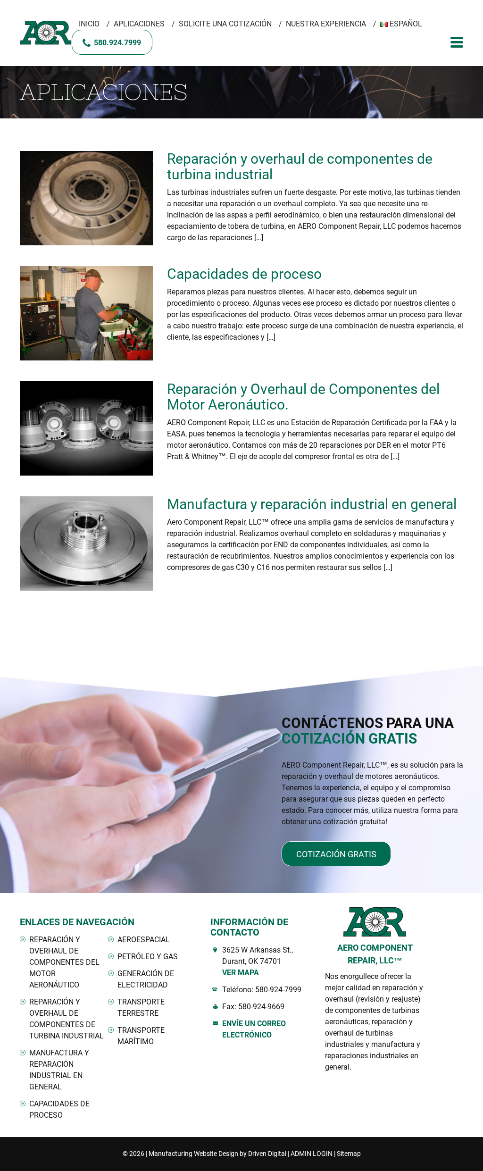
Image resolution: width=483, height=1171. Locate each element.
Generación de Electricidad (145, 979)
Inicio (89, 23)
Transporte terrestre (141, 1007)
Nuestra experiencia (326, 23)
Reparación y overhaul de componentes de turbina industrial (300, 167)
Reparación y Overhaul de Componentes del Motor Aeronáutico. (303, 397)
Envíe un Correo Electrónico (254, 1029)
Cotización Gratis (336, 854)
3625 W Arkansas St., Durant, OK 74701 (257, 961)
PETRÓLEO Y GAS (147, 956)
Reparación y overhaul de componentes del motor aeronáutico (64, 962)
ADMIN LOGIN (312, 1153)
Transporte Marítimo (141, 1036)
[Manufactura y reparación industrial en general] (86, 543)
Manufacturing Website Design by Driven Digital (217, 1153)
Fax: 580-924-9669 (253, 1006)
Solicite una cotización (225, 23)
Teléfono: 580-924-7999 (261, 989)
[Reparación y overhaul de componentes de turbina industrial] (86, 198)
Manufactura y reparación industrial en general (312, 504)
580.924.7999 (117, 42)
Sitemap (349, 1153)
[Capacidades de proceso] (86, 313)
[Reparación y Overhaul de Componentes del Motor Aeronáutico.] (86, 428)
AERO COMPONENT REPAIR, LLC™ (375, 954)
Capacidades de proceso (244, 274)
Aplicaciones (139, 23)
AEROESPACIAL (143, 939)
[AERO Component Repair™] (46, 33)
